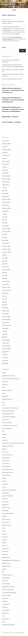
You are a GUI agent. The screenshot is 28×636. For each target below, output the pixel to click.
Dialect (4, 437)
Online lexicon (5, 522)
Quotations (5, 554)
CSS (3, 431)
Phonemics (5, 537)
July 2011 (4, 296)
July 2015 (4, 214)
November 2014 (6, 231)
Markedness (5, 504)
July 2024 (4, 146)
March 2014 (5, 240)
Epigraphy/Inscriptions (8, 446)
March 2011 (5, 307)
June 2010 (4, 334)
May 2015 (4, 220)
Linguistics (5, 498)
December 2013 (6, 246)
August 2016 (5, 184)
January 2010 (5, 343)
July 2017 (4, 167)
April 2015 (4, 222)
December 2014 (6, 228)
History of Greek (6, 475)
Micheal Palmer (6, 116)
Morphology (5, 510)
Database (4, 434)
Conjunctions (5, 419)
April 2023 (5, 152)
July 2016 (4, 187)
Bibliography (5, 396)
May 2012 (4, 278)
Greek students (6, 466)
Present (4, 542)
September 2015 (6, 208)
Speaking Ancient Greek (8, 586)
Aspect (4, 393)
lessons (4, 487)
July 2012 (4, 272)
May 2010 (4, 337)
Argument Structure (7, 390)
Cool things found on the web (9, 425)
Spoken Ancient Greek (8, 589)
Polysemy (4, 539)
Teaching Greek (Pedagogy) (9, 592)
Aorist (3, 387)
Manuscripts (5, 501)
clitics (3, 405)
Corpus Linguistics (7, 428)
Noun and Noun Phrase (8, 513)
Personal (4, 534)
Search (4, 47)
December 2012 (6, 269)
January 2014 (5, 243)
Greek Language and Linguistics (13, 3)
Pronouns (4, 545)
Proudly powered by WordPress (17, 632)
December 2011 (6, 287)
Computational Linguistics (9, 416)
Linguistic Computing (7, 495)
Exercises (4, 449)
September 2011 (6, 290)
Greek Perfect (5, 463)
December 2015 (6, 199)
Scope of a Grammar (7, 575)
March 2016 (5, 193)
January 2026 (5, 140)
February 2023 (6, 155)
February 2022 (6, 161)
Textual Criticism (6, 595)
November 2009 (6, 349)
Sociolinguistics (6, 583)
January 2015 (5, 225)
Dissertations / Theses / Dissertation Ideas (13, 443)
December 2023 (6, 149)
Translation (5, 601)
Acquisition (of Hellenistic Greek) (10, 378)
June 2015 (4, 217)
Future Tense (5, 452)
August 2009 (5, 351)
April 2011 (4, 305)
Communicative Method (8, 411)
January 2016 (5, 196)
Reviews (4, 569)
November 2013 (6, 249)
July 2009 (4, 354)
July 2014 (4, 234)
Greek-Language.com (7, 469)
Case (3, 402)
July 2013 (4, 255)
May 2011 (4, 302)
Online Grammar (6, 519)
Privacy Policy (5, 632)
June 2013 (4, 258)
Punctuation (5, 551)
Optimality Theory (6, 525)
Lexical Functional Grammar (9, 490)
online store (7, 30)
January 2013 (5, 266)
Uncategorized (6, 610)
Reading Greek (6, 557)
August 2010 (5, 328)
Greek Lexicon (5, 460)
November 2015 (6, 202)
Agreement (5, 381)
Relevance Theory (6, 566)
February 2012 (5, 281)
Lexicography (5, 493)
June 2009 (5, 357)
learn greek (5, 484)
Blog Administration (7, 399)
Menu (14, 10)
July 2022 (4, 158)
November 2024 (6, 143)
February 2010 (5, 340)
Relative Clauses (6, 563)
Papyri (3, 528)
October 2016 (5, 182)
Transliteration (6, 604)
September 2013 (6, 252)
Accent (4, 372)
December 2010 (6, 316)
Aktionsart (5, 384)
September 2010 (6, 325)
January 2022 (5, 164)
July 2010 (4, 331)
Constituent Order (6, 422)
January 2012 (5, 284)
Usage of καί (5, 613)
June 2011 (4, 299)
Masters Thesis (6, 507)
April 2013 (4, 264)
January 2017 (5, 173)
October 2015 (5, 205)
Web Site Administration (8, 624)
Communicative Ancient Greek (10, 408)
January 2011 (5, 313)
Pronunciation (5, 548)
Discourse (4, 440)
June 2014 (4, 237)
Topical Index (5, 598)
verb (3, 616)
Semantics (5, 580)
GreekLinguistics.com (7, 472)
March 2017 (5, 170)
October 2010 (5, 322)
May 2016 (4, 190)
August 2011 (5, 293)
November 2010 (6, 319)
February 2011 (5, 310)
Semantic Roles (6, 578)
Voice (3, 622)
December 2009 (6, 346)
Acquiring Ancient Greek (8, 375)
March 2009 (5, 363)
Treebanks (5, 607)
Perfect (4, 531)
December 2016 (6, 176)
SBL (3, 572)
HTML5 (4, 478)
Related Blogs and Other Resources (11, 560)
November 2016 (6, 179)
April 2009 (5, 360)
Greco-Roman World (7, 455)
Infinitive (4, 481)
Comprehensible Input (8, 413)
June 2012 (4, 275)
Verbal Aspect (5, 619)
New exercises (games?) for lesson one (12, 79)
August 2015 (5, 211)
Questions (15, 116)
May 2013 (4, 261)
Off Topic (4, 516)
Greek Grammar (6, 457)
